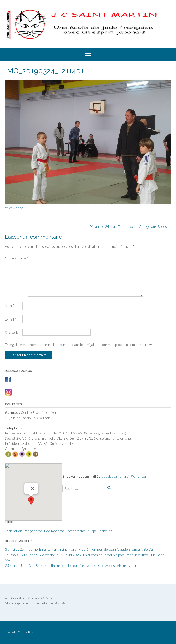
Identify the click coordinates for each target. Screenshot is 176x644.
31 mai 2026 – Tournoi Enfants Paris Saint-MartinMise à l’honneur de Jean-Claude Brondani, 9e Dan (80, 549)
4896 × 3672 (14, 208)
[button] (31, 501)
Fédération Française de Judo (27, 531)
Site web (11, 332)
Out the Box (25, 632)
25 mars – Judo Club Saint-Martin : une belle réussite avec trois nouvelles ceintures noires (72, 565)
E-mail (10, 319)
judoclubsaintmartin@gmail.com (124, 476)
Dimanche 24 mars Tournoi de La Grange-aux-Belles (130, 226)
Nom (9, 306)
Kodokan (58, 531)
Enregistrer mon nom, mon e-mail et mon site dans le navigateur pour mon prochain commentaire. (77, 344)
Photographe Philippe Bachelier (88, 531)
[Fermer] (32, 488)
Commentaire (16, 258)
